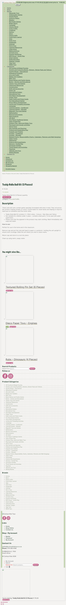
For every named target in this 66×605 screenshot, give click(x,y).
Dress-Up (12, 90)
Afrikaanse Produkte (16, 73)
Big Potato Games (15, 22)
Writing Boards (10, 469)
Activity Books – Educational (18, 71)
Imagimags (12, 42)
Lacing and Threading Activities (19, 104)
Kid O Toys (12, 46)
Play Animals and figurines (17, 128)
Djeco (11, 34)
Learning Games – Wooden (18, 109)
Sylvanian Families (15, 145)
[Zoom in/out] (1, 602)
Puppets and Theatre (16, 132)
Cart (8, 567)
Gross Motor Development (17, 102)
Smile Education (14, 59)
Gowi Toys (12, 40)
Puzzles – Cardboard (16, 133)
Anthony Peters (14, 18)
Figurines (12, 149)
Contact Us (11, 154)
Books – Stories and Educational (19, 82)
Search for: (9, 565)
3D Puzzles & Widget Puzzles (18, 68)
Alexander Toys (14, 13)
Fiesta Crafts (13, 35)
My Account (10, 162)
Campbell (12, 25)
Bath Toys (12, 78)
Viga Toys (12, 63)
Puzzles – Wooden (15, 135)
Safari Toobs (13, 139)
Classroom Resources (16, 85)
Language (12, 106)
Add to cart (6, 197)
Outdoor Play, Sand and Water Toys (20, 123)
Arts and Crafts (14, 75)
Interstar (12, 44)
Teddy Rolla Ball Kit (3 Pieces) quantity (15, 195)
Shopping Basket (11, 166)
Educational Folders (15, 92)
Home (8, 157)
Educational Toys (14, 94)
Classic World (13, 27)
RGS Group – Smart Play (17, 56)
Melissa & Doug (14, 51)
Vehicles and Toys (15, 151)
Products (9, 164)
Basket (8, 536)
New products (13, 116)
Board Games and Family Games (19, 80)
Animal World (13, 16)
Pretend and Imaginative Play (18, 130)
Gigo (10, 39)
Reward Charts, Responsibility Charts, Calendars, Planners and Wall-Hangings (35, 137)
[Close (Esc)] (6, 602)
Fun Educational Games (17, 101)
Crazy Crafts (13, 28)
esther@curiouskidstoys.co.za (12, 546)
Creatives (12, 30)
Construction (13, 87)
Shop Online (10, 528)
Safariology (13, 140)
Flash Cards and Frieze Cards (18, 99)
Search (8, 563)
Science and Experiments (17, 142)
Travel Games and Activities (18, 147)
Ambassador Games (15, 15)
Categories (10, 66)
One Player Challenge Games (18, 120)
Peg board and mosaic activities (19, 125)
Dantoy (11, 32)
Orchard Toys (13, 53)
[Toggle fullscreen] (3, 602)
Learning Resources (15, 47)
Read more (12, 327)
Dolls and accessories (16, 89)
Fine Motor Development (17, 96)
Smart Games (13, 58)
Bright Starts (13, 23)
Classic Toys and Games (17, 83)
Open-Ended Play (15, 121)
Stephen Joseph (14, 61)
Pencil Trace (13, 127)
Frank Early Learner (15, 37)
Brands (9, 11)
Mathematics (13, 113)
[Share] (5, 602)
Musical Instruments (16, 114)
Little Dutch (13, 49)
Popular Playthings (15, 54)
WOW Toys (9, 508)
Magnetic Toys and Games (17, 111)
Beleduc (11, 20)
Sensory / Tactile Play (16, 144)
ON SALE (12, 118)
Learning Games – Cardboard (18, 108)
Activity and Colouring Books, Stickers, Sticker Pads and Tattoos (30, 70)
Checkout (9, 159)
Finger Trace (13, 97)
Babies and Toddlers (15, 77)
